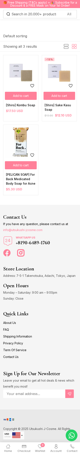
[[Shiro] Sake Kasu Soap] (59, 72)
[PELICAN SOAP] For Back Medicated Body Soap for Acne (20, 179)
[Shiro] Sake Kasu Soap (58, 107)
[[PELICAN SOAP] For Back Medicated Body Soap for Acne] (21, 142)
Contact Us (11, 357)
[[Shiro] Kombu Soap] (21, 72)
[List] (66, 46)
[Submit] (69, 393)
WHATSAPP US (25, 237)
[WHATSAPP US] (8, 241)
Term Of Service (14, 350)
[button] (15, 36)
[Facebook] (7, 253)
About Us (9, 323)
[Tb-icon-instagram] (21, 253)
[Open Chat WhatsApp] (71, 435)
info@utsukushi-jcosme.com (22, 230)
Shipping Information (17, 336)
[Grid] (74, 46)
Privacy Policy (13, 343)
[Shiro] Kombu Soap (20, 105)
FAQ (6, 329)
